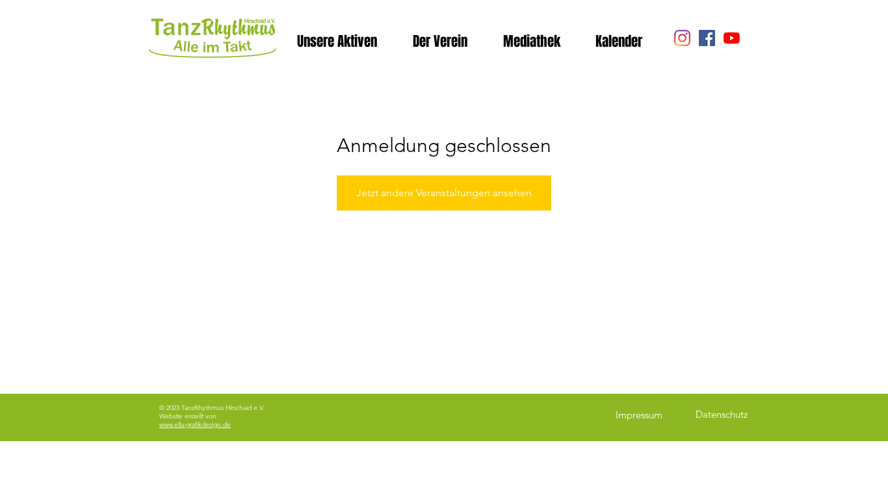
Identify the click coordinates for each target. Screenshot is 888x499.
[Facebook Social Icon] (707, 38)
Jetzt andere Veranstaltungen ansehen (444, 192)
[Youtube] (732, 38)
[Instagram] (682, 38)
